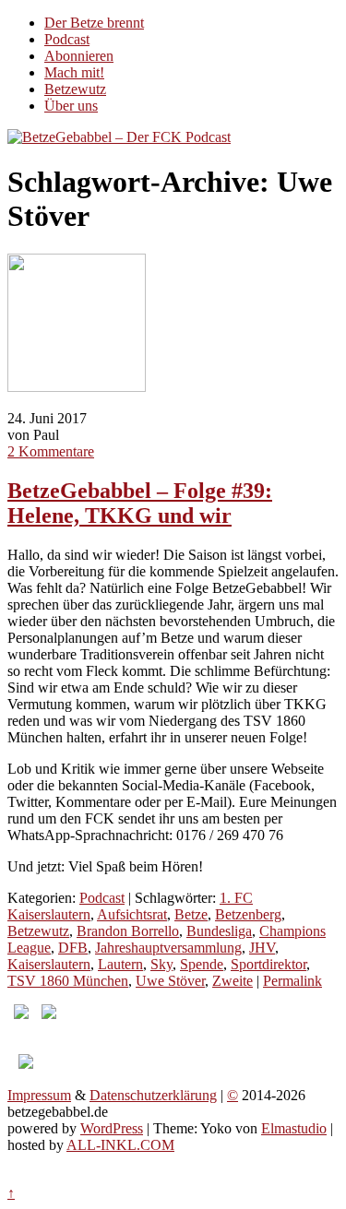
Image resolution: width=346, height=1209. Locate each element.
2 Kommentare (50, 451)
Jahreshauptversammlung (168, 947)
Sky (161, 964)
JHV (262, 947)
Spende (201, 964)
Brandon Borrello (128, 931)
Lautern (120, 964)
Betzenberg (248, 914)
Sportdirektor (268, 964)
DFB (73, 947)
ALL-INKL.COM (120, 1145)
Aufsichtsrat (132, 914)
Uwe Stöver (170, 981)
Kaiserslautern (48, 964)
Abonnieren (78, 56)
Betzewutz (75, 89)
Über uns (71, 105)
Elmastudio (294, 1128)
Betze (191, 914)
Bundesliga (219, 931)
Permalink (292, 981)
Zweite (232, 981)
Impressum (39, 1095)
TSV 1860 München (67, 981)
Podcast (66, 39)
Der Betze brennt (94, 22)
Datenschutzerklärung (153, 1095)
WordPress (111, 1128)
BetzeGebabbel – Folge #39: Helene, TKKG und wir (139, 503)
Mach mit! (74, 72)
